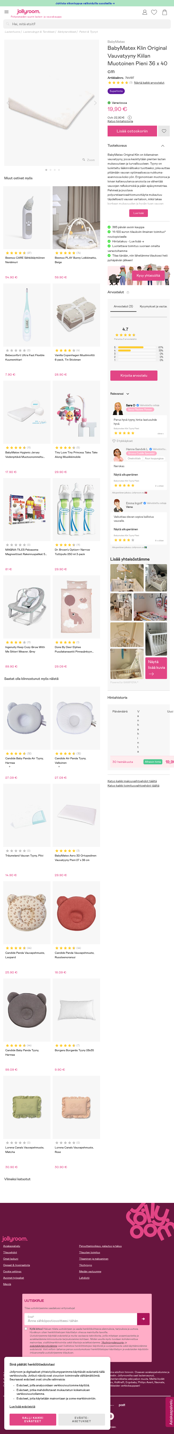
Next (95, 103)
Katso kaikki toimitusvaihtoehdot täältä (133, 785)
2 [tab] (50, 170)
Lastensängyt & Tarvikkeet (38, 31)
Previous (8, 103)
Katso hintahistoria (120, 121)
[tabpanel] (51, 103)
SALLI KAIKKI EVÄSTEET (33, 1419)
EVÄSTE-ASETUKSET (81, 1419)
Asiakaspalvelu (11, 1246)
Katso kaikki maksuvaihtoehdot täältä (132, 781)
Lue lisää (138, 213)
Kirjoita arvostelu (134, 375)
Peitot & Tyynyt (88, 31)
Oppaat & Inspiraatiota (16, 1265)
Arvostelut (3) (123, 306)
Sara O (130, 405)
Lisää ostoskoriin (132, 131)
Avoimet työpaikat (13, 1278)
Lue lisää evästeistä (22, 1406)
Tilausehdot (10, 1252)
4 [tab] (59, 170)
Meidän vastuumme (90, 1271)
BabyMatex (116, 42)
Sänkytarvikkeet (67, 31)
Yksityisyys (85, 1265)
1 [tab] (46, 170)
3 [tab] (55, 170)
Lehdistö (84, 1278)
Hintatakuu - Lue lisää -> (128, 241)
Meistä (7, 1284)
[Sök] (7, 23)
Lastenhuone (12, 31)
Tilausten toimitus (89, 1252)
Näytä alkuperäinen (126, 474)
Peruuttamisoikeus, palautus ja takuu (100, 1246)
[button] (6, 11)
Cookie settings (12, 1271)
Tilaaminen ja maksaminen (93, 1258)
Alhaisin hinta (153, 762)
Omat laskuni (10, 1258)
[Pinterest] (110, 1416)
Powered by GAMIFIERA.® (124, 682)
